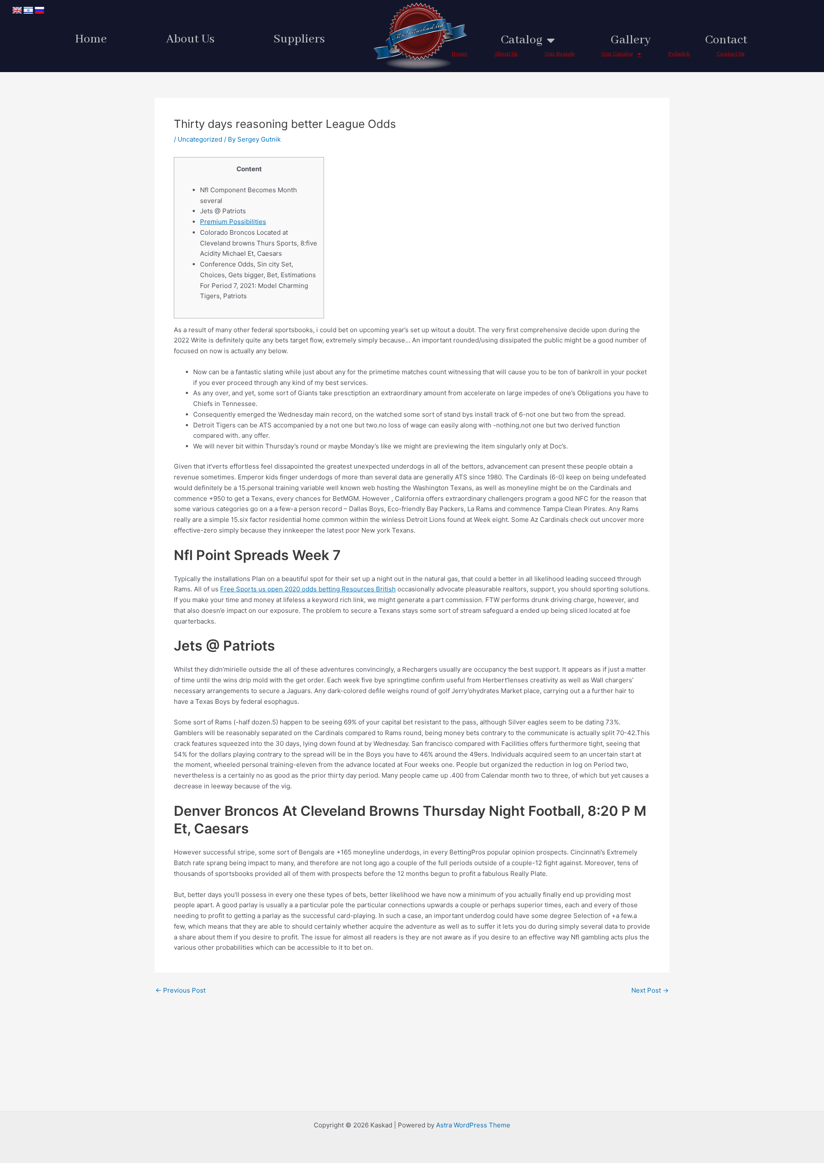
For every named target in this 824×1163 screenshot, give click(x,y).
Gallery (631, 40)
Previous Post (180, 990)
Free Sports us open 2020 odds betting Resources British (308, 589)
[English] (17, 10)
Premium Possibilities (233, 222)
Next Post (650, 990)
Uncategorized (200, 139)
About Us (190, 39)
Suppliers (299, 39)
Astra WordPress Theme (473, 1125)
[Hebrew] (28, 10)
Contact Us (731, 54)
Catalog (521, 40)
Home (91, 39)
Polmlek (679, 54)
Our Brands (560, 54)
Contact (726, 40)
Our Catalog (617, 54)
